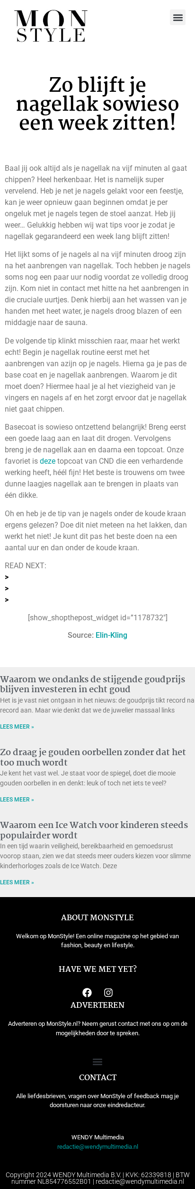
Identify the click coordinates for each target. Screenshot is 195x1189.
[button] (178, 17)
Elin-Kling (111, 635)
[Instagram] (108, 992)
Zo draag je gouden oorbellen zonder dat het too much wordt (93, 758)
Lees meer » (17, 726)
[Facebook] (87, 992)
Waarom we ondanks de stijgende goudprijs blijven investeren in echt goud (92, 685)
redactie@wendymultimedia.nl (97, 1146)
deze (47, 461)
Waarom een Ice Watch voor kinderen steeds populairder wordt (94, 831)
